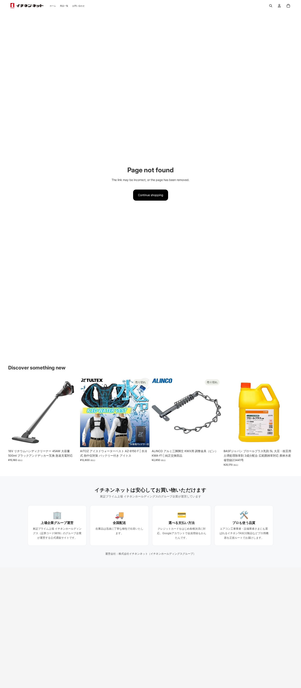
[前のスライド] (14, 412)
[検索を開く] (270, 5)
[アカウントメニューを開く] (279, 5)
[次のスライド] (71, 412)
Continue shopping (150, 195)
